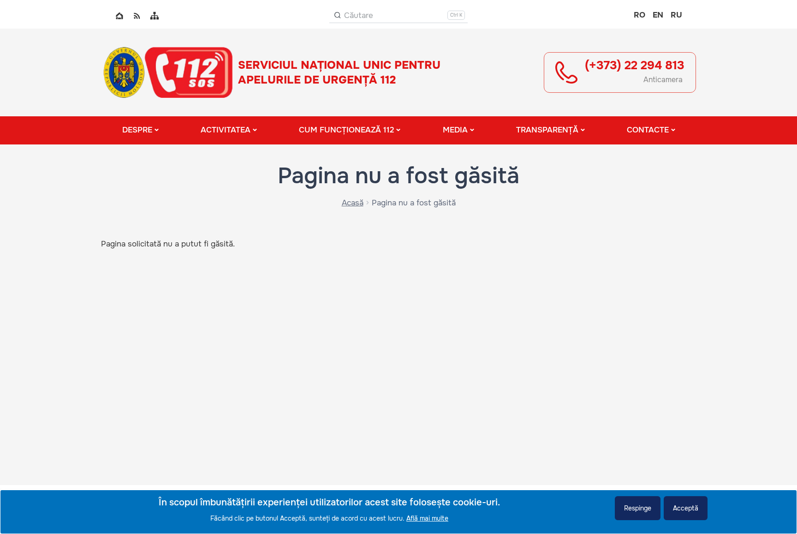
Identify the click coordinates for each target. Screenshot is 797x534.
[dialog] (398, 512)
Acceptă (685, 508)
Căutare (358, 15)
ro (639, 15)
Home (119, 15)
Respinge (637, 508)
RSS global (137, 15)
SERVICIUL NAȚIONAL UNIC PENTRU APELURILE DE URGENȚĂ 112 (339, 72)
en (658, 15)
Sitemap (154, 15)
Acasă (352, 203)
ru (676, 15)
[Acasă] (167, 72)
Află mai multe (427, 518)
